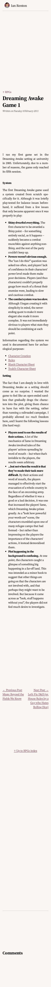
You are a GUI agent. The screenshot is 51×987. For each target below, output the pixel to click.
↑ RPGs (7, 92)
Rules (11, 360)
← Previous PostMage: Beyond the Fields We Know (13, 694)
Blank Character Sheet (21, 364)
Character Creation (19, 356)
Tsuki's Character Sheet (22, 369)
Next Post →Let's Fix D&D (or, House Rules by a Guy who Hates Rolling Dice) (38, 698)
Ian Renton (19, 5)
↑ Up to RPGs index (25, 751)
